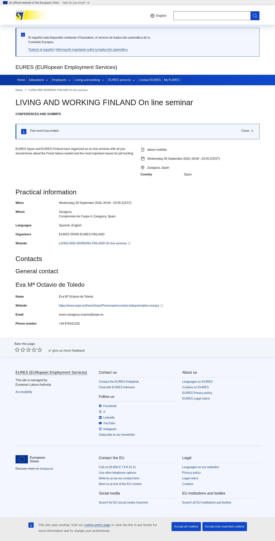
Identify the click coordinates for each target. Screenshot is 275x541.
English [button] (161, 15)
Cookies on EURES (195, 387)
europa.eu (46, 468)
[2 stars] (20, 349)
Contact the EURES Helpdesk (119, 381)
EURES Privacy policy (197, 392)
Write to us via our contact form (119, 478)
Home (21, 80)
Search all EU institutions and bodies (206, 502)
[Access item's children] (48, 80)
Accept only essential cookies (224, 526)
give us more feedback (68, 350)
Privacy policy (191, 472)
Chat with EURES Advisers (117, 387)
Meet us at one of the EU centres (120, 484)
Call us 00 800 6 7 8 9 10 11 (117, 467)
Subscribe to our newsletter (117, 434)
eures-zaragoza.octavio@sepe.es (81, 314)
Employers (59, 80)
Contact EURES (150, 80)
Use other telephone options (117, 472)
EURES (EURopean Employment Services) (51, 372)
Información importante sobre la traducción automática (92, 49)
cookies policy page (97, 525)
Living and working (87, 80)
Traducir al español (41, 49)
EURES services (119, 80)
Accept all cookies (186, 526)
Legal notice (190, 478)
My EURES (171, 80)
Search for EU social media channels (123, 502)
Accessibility (24, 392)
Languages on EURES (197, 381)
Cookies (187, 484)
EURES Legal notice (196, 398)
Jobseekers (36, 80)
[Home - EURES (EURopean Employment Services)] (34, 15)
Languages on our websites (200, 467)
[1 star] (17, 349)
